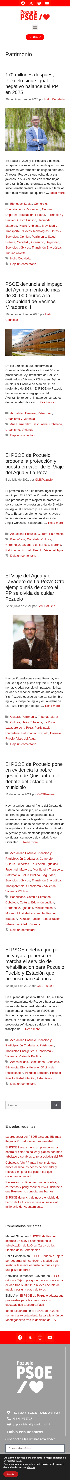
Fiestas (40, 215)
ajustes (31, 1467)
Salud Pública (31, 875)
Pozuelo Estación (36, 1073)
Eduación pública (42, 902)
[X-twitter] (30, 1337)
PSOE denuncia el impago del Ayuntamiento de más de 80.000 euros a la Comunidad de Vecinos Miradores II (33, 295)
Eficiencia (11, 1067)
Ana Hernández (20, 424)
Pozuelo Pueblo (32, 550)
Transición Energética (46, 247)
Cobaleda (55, 424)
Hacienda (44, 220)
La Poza (49, 722)
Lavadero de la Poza (35, 544)
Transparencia (14, 886)
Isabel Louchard (16, 1311)
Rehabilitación (25, 1078)
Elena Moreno (29, 1067)
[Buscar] (56, 1105)
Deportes (11, 215)
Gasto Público (26, 220)
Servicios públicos (17, 247)
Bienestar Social (21, 203)
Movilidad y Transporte (48, 869)
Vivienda (27, 429)
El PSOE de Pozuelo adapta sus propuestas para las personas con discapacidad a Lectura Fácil (34, 1300)
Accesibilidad (19, 1062)
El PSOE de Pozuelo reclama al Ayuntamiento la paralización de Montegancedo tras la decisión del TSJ (34, 1315)
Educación (26, 215)
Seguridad (52, 242)
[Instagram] (40, 1337)
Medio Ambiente (29, 225)
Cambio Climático (39, 897)
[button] (35, 27)
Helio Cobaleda (20, 258)
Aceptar (11, 1474)
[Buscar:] (28, 1105)
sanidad (21, 924)
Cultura (47, 209)
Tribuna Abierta (15, 253)
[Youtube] (49, 1337)
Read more (57, 193)
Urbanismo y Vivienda (20, 419)
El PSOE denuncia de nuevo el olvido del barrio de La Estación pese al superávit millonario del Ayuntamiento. (32, 1202)
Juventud (11, 869)
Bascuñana (40, 424)
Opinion (25, 236)
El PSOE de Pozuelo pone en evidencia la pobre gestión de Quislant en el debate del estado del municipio (34, 776)
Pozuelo (43, 733)
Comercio (40, 203)
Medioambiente (45, 908)
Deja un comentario (23, 264)
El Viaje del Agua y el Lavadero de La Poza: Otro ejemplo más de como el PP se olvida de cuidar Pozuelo (34, 587)
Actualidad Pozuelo (23, 413)
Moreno (56, 544)
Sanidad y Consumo (30, 242)
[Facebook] (20, 1337)
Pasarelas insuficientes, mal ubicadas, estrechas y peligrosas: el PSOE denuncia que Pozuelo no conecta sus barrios (33, 1187)
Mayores (11, 225)
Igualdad (52, 864)
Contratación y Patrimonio (22, 209)
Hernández (12, 544)
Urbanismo (12, 429)
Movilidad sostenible (31, 913)
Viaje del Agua (53, 550)
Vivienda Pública (16, 891)
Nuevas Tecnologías (35, 231)
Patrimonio (39, 236)
